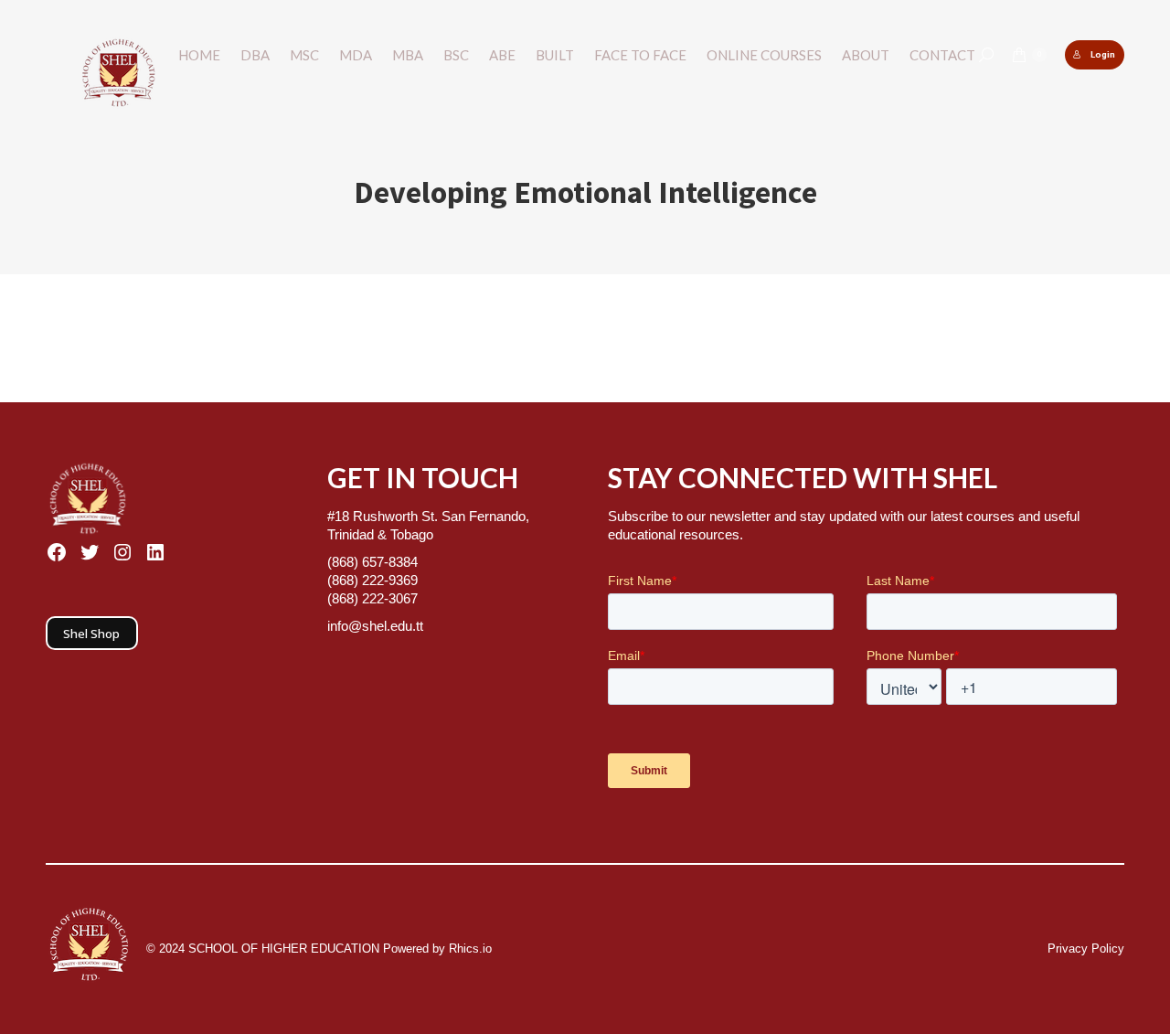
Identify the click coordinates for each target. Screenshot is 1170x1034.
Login (1102, 54)
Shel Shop (91, 633)
